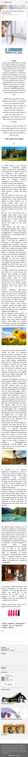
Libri (10, 625)
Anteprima (4, 623)
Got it (18, 755)
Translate (12, 650)
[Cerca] (26, 2)
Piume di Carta (7, 2)
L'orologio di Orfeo (6, 678)
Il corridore (5, 625)
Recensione (4, 627)
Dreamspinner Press (20, 623)
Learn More (11, 755)
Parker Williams (18, 625)
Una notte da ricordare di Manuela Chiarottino (11, 719)
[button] (2, 18)
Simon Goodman (9, 679)
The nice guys (4, 734)
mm (13, 625)
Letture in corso (8, 675)
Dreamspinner (11, 623)
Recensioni (11, 627)
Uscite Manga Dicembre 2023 (7, 703)
